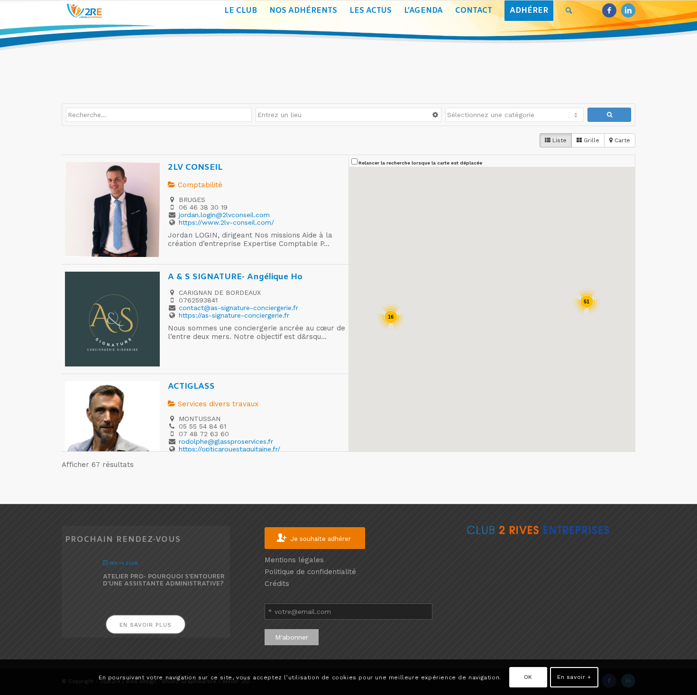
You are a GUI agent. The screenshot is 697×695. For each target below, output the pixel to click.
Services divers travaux (216, 404)
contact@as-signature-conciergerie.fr (238, 307)
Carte (621, 140)
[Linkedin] (628, 10)
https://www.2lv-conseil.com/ (226, 222)
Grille (590, 140)
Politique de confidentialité (310, 571)
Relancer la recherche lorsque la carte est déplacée (420, 162)
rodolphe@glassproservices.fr (226, 441)
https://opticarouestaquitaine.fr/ (229, 449)
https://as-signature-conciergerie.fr (234, 315)
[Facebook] (609, 10)
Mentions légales (294, 560)
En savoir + (574, 677)
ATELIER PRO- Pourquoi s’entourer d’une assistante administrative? (164, 580)
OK (528, 677)
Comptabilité (198, 185)
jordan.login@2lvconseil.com (224, 215)
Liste (558, 140)
